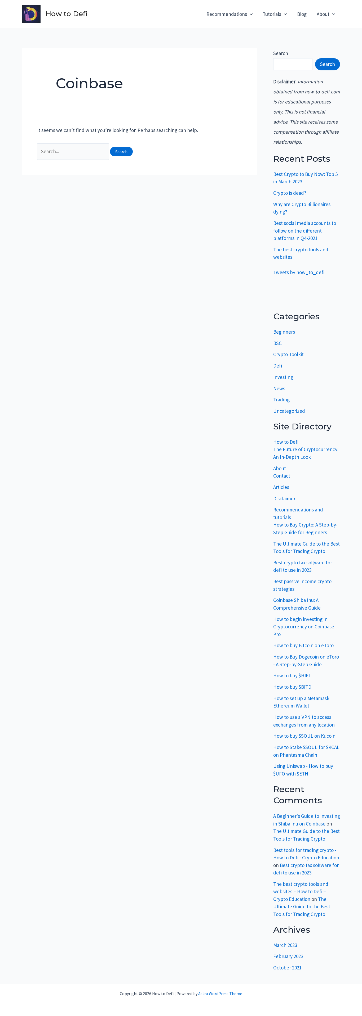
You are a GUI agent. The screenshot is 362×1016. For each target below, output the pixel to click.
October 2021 (287, 967)
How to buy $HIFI (291, 675)
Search (280, 53)
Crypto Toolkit (288, 354)
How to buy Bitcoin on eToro (303, 645)
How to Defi (66, 14)
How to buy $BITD (292, 687)
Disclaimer (284, 498)
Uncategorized (289, 411)
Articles (281, 487)
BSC (277, 343)
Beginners (284, 332)
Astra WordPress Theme (220, 993)
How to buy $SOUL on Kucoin (304, 736)
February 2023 (288, 956)
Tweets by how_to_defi (298, 272)
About (279, 468)
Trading (281, 399)
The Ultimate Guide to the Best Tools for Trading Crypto (301, 906)
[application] (250, 14)
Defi (277, 365)
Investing (283, 377)
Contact (281, 476)
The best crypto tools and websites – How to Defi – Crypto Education (300, 891)
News (279, 388)
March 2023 (285, 945)
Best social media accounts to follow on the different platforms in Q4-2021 (304, 230)
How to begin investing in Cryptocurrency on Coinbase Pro (303, 626)
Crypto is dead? (289, 193)
